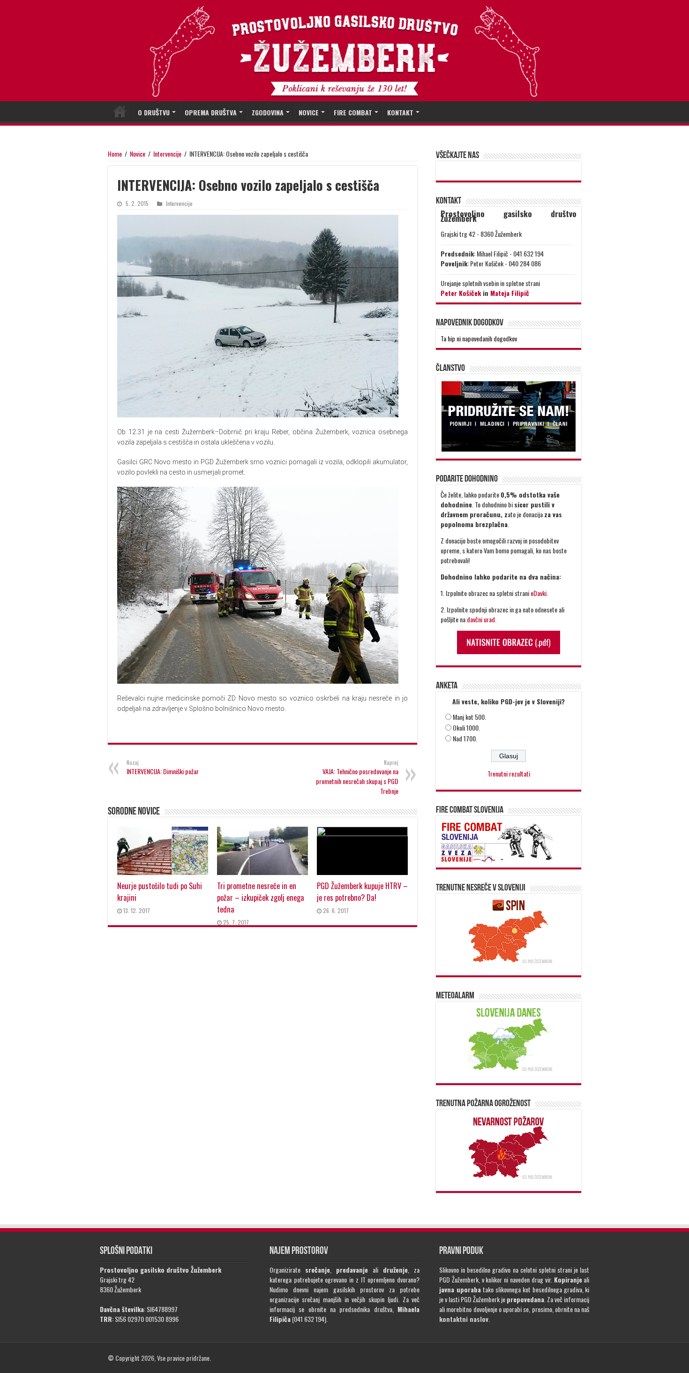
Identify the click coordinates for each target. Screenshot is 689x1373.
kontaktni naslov (463, 1319)
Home (115, 153)
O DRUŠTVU (154, 112)
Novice (137, 153)
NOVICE (309, 112)
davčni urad (481, 619)
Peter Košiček (461, 293)
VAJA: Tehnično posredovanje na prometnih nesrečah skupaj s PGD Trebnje (357, 777)
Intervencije (167, 153)
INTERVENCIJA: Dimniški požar (163, 767)
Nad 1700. (465, 738)
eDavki (539, 593)
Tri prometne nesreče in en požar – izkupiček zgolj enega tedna (260, 897)
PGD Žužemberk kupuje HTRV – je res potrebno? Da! (362, 891)
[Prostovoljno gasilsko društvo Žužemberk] (344, 51)
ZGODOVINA (268, 112)
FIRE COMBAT (353, 112)
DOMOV (120, 111)
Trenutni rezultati (508, 773)
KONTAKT (400, 112)
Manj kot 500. (469, 717)
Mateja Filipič (509, 293)
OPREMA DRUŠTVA (211, 112)
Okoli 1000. (466, 727)
